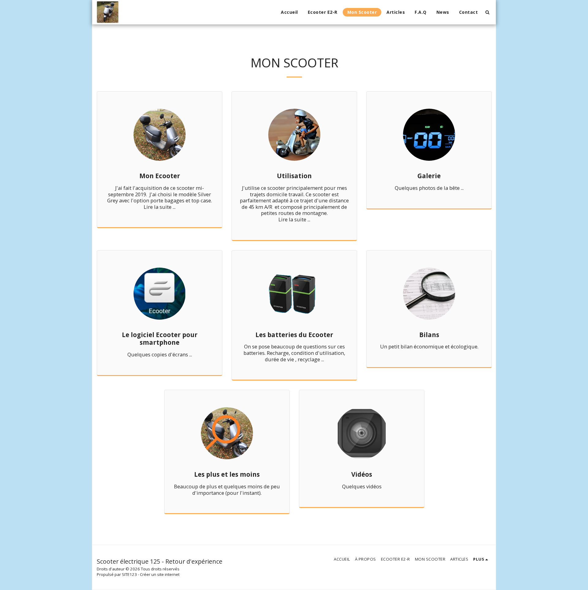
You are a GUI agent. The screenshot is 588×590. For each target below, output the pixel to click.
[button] (487, 12)
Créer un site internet (159, 574)
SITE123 (129, 574)
